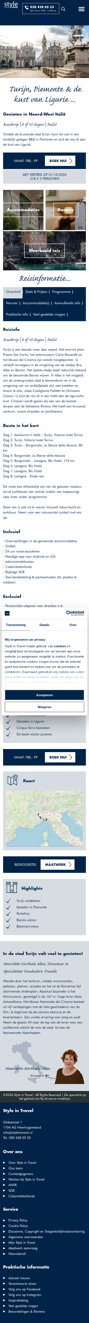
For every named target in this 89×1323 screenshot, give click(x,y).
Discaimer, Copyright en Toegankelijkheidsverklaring (46, 1231)
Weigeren (44, 707)
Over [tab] (73, 624)
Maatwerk (55, 865)
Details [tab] (45, 624)
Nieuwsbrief (17, 1254)
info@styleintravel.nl (17, 1133)
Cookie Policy (18, 1226)
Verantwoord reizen (22, 1284)
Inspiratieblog (18, 1300)
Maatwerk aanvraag (22, 1248)
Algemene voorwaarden (25, 1237)
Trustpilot (44, 19)
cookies (60, 646)
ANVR (12, 1185)
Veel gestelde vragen (23, 1306)
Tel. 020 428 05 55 (17, 1138)
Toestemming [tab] (16, 624)
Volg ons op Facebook (24, 1289)
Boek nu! (58, 161)
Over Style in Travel (22, 1163)
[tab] (13, 292)
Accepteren (44, 695)
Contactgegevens (20, 1174)
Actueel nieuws (19, 1278)
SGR (11, 1191)
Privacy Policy (17, 1220)
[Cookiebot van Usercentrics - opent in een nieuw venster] (66, 613)
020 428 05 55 (42, 7)
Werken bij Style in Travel (26, 1179)
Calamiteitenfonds (21, 1196)
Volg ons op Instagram (24, 1295)
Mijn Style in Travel (21, 1243)
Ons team (15, 1168)
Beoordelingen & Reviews (26, 1312)
